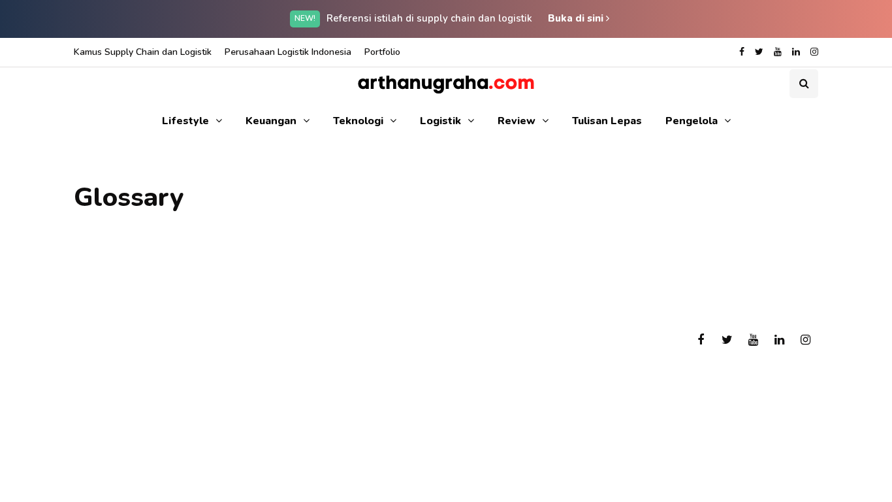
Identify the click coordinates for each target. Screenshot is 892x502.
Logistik (440, 121)
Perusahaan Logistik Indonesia (288, 52)
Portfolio (382, 52)
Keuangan (271, 121)
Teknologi (358, 121)
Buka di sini (577, 18)
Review (516, 121)
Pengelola (691, 121)
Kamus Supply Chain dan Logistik (143, 52)
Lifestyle (185, 121)
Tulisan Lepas (607, 121)
